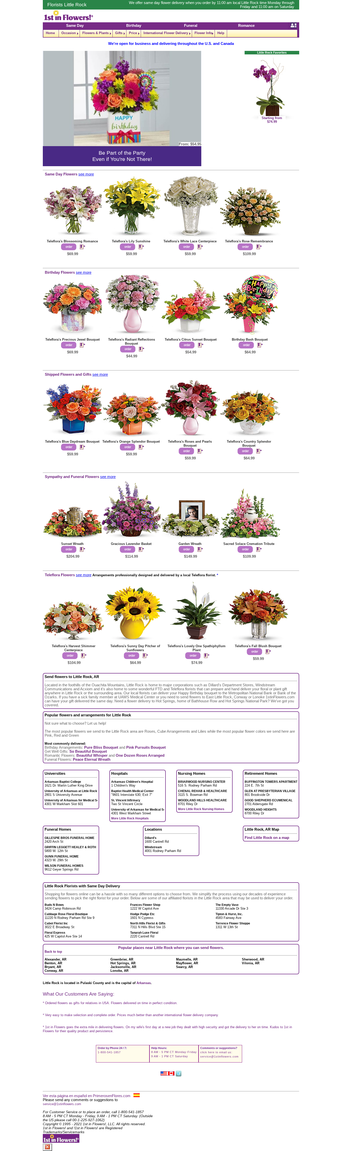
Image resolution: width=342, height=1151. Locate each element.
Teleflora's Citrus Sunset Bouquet (191, 339)
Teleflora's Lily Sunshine (131, 241)
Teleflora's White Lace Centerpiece (190, 241)
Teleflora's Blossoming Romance (72, 241)
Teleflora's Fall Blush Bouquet (258, 646)
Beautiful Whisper (92, 755)
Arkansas (143, 983)
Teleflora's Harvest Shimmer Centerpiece (73, 648)
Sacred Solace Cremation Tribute (248, 544)
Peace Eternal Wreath (91, 759)
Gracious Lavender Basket (131, 544)
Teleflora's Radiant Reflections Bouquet (131, 341)
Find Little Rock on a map (267, 838)
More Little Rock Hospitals (130, 818)
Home (50, 33)
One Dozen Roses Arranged (140, 755)
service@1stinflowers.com (219, 1056)
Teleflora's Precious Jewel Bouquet (72, 339)
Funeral (190, 26)
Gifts (118, 33)
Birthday (133, 26)
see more (86, 174)
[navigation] (171, 33)
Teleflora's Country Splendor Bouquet (249, 443)
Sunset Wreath (72, 544)
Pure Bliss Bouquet (101, 747)
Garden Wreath (190, 544)
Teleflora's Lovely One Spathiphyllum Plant (196, 648)
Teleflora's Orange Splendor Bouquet (131, 441)
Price (133, 33)
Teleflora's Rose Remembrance (249, 241)
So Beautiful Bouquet (88, 751)
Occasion (68, 33)
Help (220, 33)
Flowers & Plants (95, 33)
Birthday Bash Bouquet (250, 339)
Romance (246, 26)
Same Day (75, 26)
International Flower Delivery (165, 33)
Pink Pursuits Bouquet (146, 747)
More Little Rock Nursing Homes (201, 809)
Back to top (53, 951)
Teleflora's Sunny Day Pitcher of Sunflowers (135, 648)
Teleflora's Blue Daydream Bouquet (72, 441)
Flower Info (203, 33)
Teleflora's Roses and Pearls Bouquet (190, 443)
